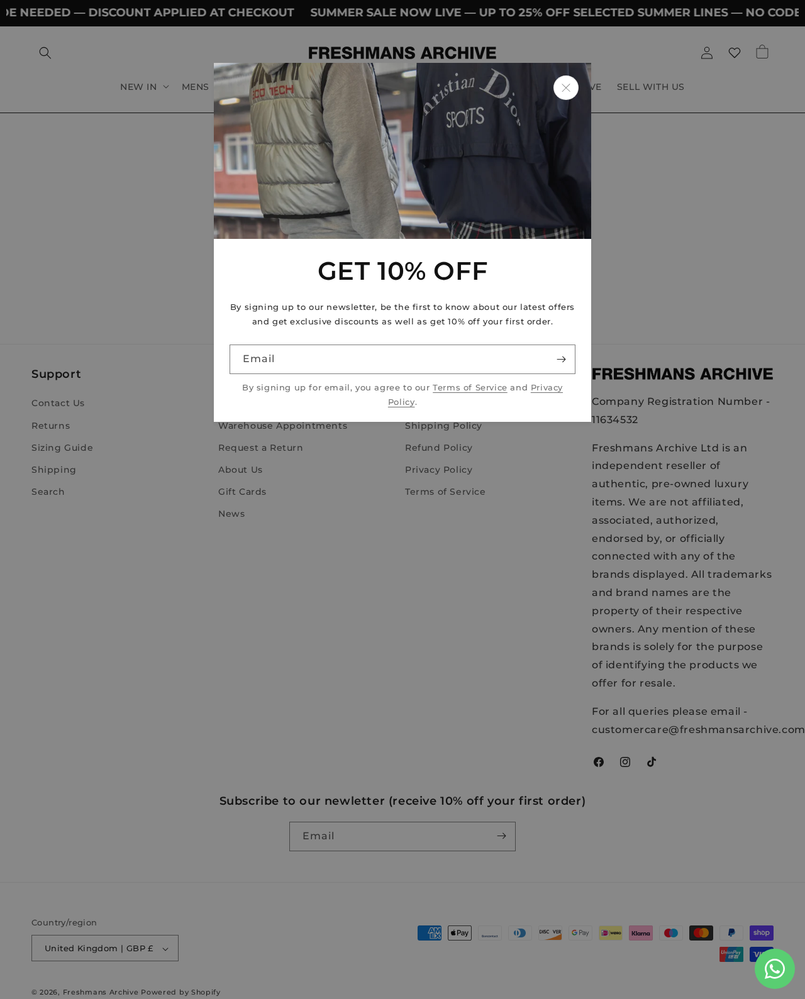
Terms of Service (470, 387)
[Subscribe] (561, 359)
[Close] (566, 87)
